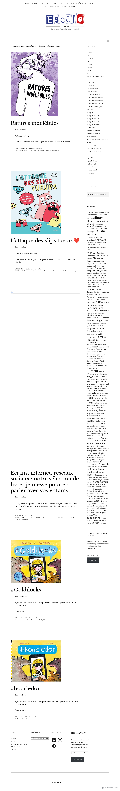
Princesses (100, 446)
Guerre (90, 361)
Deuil (89, 302)
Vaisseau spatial (100, 512)
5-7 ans (33, 518)
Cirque (94, 280)
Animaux (100, 239)
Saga (100, 479)
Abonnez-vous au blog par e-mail (78, 733)
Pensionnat (90, 431)
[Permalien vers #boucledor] (36, 681)
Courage (91, 297)
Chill (94, 278)
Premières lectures (93, 155)
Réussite (89, 479)
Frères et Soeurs (95, 349)
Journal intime (92, 386)
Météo (99, 416)
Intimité (95, 379)
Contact (92, 3)
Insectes (90, 379)
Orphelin (95, 424)
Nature (99, 418)
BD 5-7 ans (90, 82)
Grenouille (91, 358)
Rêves (95, 479)
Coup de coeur (48, 271)
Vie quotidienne (93, 516)
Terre (102, 504)
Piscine (94, 436)
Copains (100, 292)
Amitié (101, 231)
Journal (106, 384)
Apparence (97, 247)
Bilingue (89, 264)
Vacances (91, 512)
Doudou (97, 311)
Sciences (97, 486)
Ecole (90, 320)
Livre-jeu (102, 388)
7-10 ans (24, 271)
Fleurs (103, 345)
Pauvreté (95, 428)
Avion (95, 255)
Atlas (92, 250)
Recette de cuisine (97, 457)
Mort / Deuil (90, 143)
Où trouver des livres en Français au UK (60, 6)
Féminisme (90, 352)
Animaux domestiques (96, 242)
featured (90, 345)
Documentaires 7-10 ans (61, 271)
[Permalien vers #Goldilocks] (36, 582)
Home (27, 3)
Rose (97, 475)
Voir (104, 520)
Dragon (105, 310)
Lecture (105, 386)
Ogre (103, 421)
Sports (101, 496)
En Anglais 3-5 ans (93, 119)
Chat (104, 270)
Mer (89, 402)
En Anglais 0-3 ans (93, 116)
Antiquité (100, 245)
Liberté (96, 388)
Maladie (103, 398)
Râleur (105, 475)
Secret (104, 486)
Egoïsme (103, 323)
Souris (89, 496)
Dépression (91, 318)
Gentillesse (91, 354)
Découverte (90, 313)
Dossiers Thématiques (60, 3)
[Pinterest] (54, 746)
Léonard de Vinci (99, 395)
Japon (97, 381)
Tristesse (102, 508)
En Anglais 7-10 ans (45, 620)
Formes (89, 347)
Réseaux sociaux (92, 477)
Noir (105, 418)
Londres (90, 393)
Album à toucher (99, 228)
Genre (100, 352)
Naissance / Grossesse (94, 146)
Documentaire (95, 307)
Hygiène (101, 371)
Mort (104, 405)
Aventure (92, 252)
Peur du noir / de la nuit (94, 152)
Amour (91, 234)
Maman (89, 400)
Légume (89, 395)
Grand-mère (100, 354)
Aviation (90, 256)
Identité (97, 374)
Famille (101, 336)
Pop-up (104, 438)
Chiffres (89, 278)
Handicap (90, 366)
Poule (88, 441)
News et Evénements (78, 3)
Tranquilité (103, 506)
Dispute (100, 305)
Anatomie (90, 237)
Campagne (90, 268)
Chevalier (96, 275)
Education (96, 323)
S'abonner (93, 560)
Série (99, 501)
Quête (89, 457)
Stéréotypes (91, 498)
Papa (105, 424)
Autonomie (104, 250)
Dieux (93, 302)
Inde (100, 377)
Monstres (91, 405)
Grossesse (100, 359)
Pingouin (103, 433)
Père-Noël (104, 455)
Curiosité (102, 300)
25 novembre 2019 (21, 618)
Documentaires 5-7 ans (95, 100)
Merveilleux (95, 403)
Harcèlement (101, 366)
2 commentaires (29, 516)
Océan (98, 421)
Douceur (90, 311)
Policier (90, 438)
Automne (97, 250)
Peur (96, 431)
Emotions (96, 325)
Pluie (99, 436)
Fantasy (103, 340)
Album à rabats (93, 226)
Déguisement (99, 313)
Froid (107, 347)
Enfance (104, 326)
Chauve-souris (92, 273)
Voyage (95, 522)
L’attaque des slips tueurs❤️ (45, 241)
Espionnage (90, 334)
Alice (24, 129)
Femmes (97, 345)
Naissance (91, 418)
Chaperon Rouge (94, 270)
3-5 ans (28, 518)
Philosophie (95, 434)
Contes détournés (94, 290)
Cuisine (96, 299)
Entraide (91, 331)
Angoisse (91, 240)
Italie (105, 379)
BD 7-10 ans (91, 85)
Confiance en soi (92, 88)
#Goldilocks (26, 590)
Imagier (104, 374)
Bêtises (98, 266)
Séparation (91, 501)
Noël (89, 421)
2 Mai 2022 (19, 516)
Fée (105, 349)
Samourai (90, 482)
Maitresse (97, 398)
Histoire (90, 368)
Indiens (105, 377)
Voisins (89, 523)
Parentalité (90, 426)
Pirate (89, 436)
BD (35, 150)
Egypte (89, 326)
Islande (100, 379)
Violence (100, 520)
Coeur (89, 284)
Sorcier (97, 494)
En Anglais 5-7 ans (93, 122)
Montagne (98, 405)
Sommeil (90, 494)
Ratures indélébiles (35, 123)
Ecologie (90, 109)
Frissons (100, 347)
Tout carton (90, 167)
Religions (102, 460)
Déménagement (94, 315)
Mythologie (100, 413)
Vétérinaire (103, 523)
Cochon (105, 282)
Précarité (101, 453)
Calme (104, 266)
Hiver (96, 368)
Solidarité (91, 491)
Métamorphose (92, 416)
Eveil (100, 334)
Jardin (104, 381)
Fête (96, 352)
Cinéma (89, 280)
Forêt (94, 347)
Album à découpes (95, 224)
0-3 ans (89, 52)
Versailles (90, 515)
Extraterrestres (91, 337)
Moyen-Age (90, 408)
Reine (96, 460)
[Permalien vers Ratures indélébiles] (34, 115)
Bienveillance (98, 261)
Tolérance (90, 506)
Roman (93, 469)
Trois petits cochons (94, 510)
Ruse (101, 475)
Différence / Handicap (94, 94)
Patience (89, 428)
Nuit (93, 421)
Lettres (89, 388)
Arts (106, 247)
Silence (89, 489)
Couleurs (98, 294)
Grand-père (91, 356)
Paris (95, 426)
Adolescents (102, 215)
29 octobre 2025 (20, 148)
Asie (88, 250)
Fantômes (91, 342)
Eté (95, 334)
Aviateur (101, 253)
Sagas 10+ (90, 158)
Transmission (92, 508)
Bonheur (96, 264)
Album (98, 218)
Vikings (103, 518)
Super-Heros (99, 498)
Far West (98, 342)
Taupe (105, 501)
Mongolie (103, 403)
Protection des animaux (97, 452)
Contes (90, 289)
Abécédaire (90, 212)
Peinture (102, 428)
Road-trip (105, 466)
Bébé (101, 264)
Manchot (96, 400)
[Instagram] (60, 740)
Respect (95, 464)
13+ (23, 518)
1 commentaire (33, 618)
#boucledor (25, 688)
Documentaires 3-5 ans (95, 97)
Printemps (90, 448)
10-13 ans (18, 271)
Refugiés (90, 460)
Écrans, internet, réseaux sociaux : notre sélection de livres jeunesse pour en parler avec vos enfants (45, 482)
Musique (99, 407)
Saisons (106, 480)
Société (99, 489)
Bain (100, 255)
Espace (98, 331)
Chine (98, 278)
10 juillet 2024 (19, 269)
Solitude (100, 491)
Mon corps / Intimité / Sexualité (97, 140)
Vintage (93, 520)
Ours (100, 423)
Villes (88, 520)
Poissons (105, 436)
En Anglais (34, 620)
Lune (106, 393)
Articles (35, 3)
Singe (95, 489)
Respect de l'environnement (98, 465)
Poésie (93, 441)
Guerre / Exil (91, 128)
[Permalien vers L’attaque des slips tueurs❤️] (36, 233)
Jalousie (90, 382)
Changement (101, 268)
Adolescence (92, 215)
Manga (102, 400)
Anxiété (90, 247)
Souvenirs (96, 496)
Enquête (99, 328)
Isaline (24, 596)
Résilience (103, 477)
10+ (16, 150)
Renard (89, 462)
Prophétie (97, 448)
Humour (92, 371)
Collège (95, 284)
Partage (101, 426)
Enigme (90, 328)
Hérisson (90, 374)
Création (89, 300)
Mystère (91, 410)
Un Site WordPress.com (60, 783)
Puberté (97, 455)
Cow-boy (105, 297)
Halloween (97, 363)
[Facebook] (54, 740)
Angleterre (98, 237)
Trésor (105, 510)
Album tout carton (97, 221)
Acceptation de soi (102, 213)
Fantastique (93, 339)
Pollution (97, 438)
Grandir (100, 356)
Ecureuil (89, 323)
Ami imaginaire (91, 232)
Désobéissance (103, 318)
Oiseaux (89, 424)
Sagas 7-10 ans (92, 161)
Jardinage (90, 384)
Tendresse (95, 504)
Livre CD (90, 391)
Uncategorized (92, 170)
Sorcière (104, 493)
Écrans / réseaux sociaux (26, 150)
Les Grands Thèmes (43, 150)
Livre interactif (98, 391)
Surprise (105, 498)
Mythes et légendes (96, 411)
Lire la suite (20, 611)
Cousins (99, 297)
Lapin (100, 386)
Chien (104, 275)
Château (104, 278)
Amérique (98, 235)
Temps (89, 504)
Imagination (93, 376)
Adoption (90, 218)
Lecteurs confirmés (93, 131)
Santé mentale (54, 150)
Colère (101, 284)
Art (87, 73)
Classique (98, 282)
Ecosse (105, 321)
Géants (89, 363)
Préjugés (90, 455)
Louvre (101, 393)
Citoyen (99, 280)
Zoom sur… (45, 3)
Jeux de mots (97, 384)
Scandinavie (92, 484)
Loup (96, 393)
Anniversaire (92, 245)
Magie (90, 397)
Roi (88, 469)
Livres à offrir (73, 271)
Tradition (96, 506)
